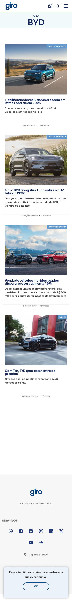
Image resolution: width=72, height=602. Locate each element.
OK (36, 586)
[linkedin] (51, 531)
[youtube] (31, 542)
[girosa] (61, 531)
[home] (11, 6)
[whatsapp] (50, 6)
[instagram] (41, 531)
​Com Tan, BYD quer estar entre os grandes (30, 372)
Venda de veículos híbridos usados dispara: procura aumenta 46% (32, 282)
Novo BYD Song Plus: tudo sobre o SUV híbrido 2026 (34, 191)
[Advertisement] (36, 432)
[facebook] (31, 531)
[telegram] (21, 531)
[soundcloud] (41, 542)
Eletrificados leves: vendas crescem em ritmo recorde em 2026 (35, 101)
